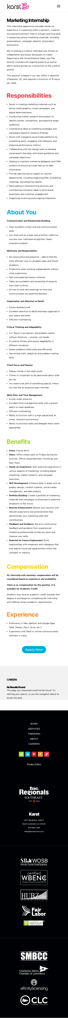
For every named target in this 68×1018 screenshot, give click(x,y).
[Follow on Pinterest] (34, 754)
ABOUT (34, 738)
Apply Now (34, 650)
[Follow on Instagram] (21, 754)
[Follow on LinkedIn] (27, 754)
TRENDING (34, 733)
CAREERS (34, 743)
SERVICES (34, 728)
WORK (34, 723)
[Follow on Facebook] (40, 754)
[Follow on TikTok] (46, 754)
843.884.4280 (34, 827)
